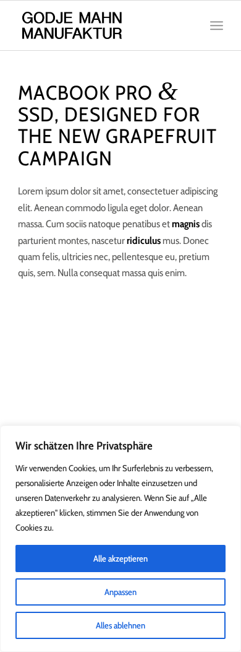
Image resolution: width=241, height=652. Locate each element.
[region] (120, 538)
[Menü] (216, 25)
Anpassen (120, 592)
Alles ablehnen (120, 625)
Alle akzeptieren (120, 558)
